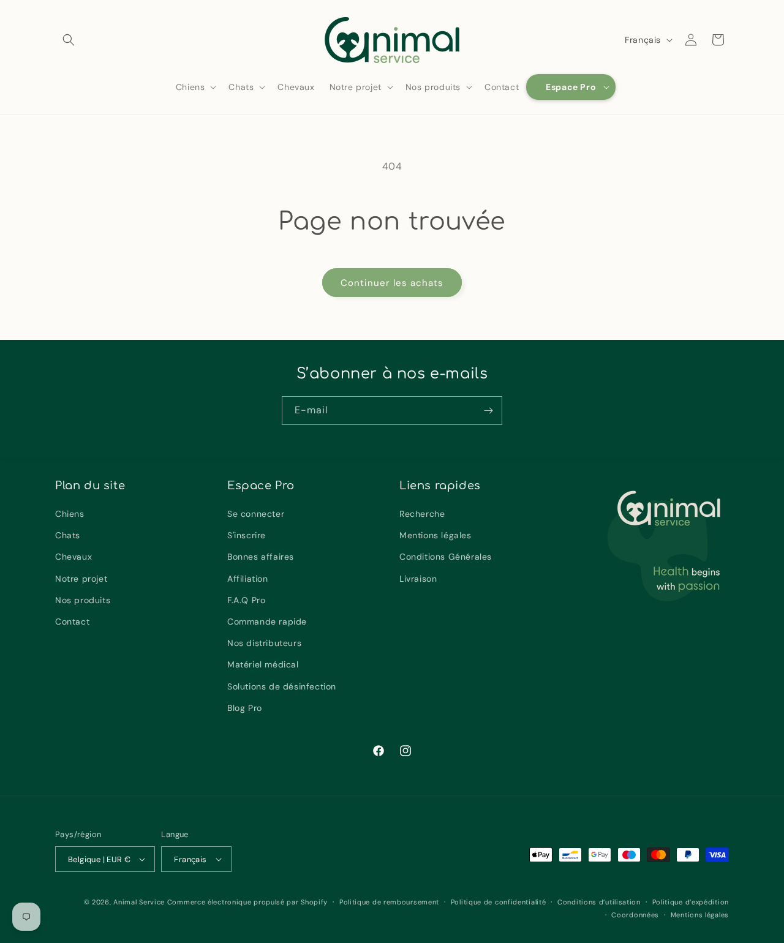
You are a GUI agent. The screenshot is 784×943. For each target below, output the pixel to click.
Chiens (70, 513)
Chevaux (73, 556)
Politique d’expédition (690, 902)
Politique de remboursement (389, 902)
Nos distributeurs (264, 642)
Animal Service (139, 902)
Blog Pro (244, 707)
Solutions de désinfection (281, 686)
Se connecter (255, 513)
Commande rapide (267, 621)
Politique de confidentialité (498, 902)
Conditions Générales (445, 556)
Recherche (422, 513)
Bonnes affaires (260, 556)
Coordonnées (635, 915)
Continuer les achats (392, 283)
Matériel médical (263, 664)
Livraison (418, 578)
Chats (67, 535)
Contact (72, 621)
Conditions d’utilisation (599, 902)
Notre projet (81, 578)
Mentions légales (435, 535)
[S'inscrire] (488, 410)
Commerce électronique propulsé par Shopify (247, 902)
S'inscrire (246, 535)
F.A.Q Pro (246, 600)
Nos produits (82, 600)
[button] (68, 39)
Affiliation (247, 578)
